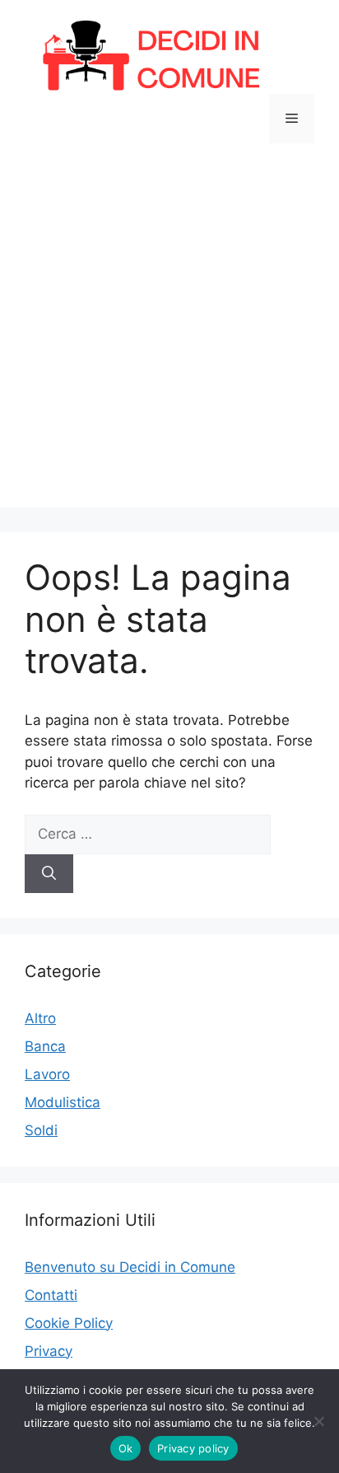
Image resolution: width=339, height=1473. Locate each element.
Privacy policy (193, 1448)
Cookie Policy (69, 1323)
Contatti (51, 1295)
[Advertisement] (169, 337)
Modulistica (62, 1102)
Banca (45, 1046)
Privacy (48, 1351)
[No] (318, 1421)
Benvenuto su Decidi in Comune (130, 1267)
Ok (125, 1448)
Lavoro (47, 1074)
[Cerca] (49, 874)
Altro (40, 1018)
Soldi (41, 1130)
